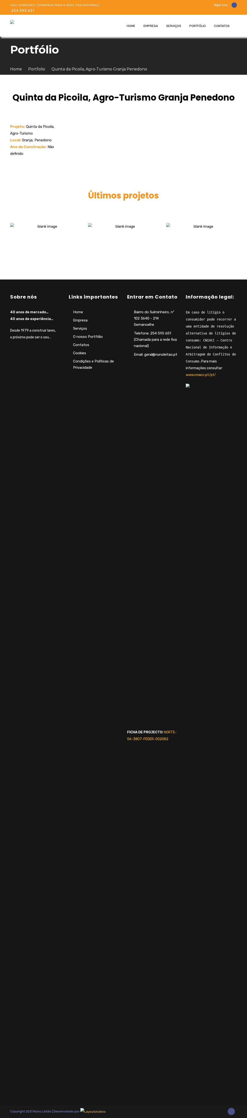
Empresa (151, 26)
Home (131, 26)
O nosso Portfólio (88, 336)
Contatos (222, 26)
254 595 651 (22, 11)
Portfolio (36, 69)
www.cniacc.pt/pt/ (201, 375)
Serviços (173, 26)
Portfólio (197, 26)
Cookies (79, 353)
